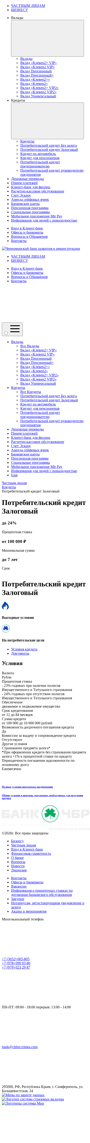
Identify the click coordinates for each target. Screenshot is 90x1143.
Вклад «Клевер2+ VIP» (38, 350)
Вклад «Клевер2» (34, 371)
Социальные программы (30, 463)
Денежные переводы (27, 429)
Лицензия (19, 870)
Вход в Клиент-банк (27, 228)
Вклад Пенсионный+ (37, 363)
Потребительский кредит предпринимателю (40, 415)
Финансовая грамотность (31, 853)
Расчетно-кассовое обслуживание (37, 442)
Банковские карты (25, 454)
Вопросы (18, 862)
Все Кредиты (30, 392)
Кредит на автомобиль (38, 404)
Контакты (19, 241)
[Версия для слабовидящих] (36, 320)
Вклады (17, 342)
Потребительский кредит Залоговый (49, 400)
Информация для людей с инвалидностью (44, 471)
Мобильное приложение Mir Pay (36, 467)
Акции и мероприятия (28, 911)
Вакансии (19, 886)
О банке (17, 858)
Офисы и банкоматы (27, 232)
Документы (20, 653)
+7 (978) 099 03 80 (16, 963)
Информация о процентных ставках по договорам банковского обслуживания (42, 893)
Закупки (17, 899)
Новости (18, 866)
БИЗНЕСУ (19, 10)
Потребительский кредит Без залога (48, 396)
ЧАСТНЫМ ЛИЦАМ (28, 6)
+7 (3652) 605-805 (16, 959)
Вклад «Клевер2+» (35, 367)
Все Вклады (29, 346)
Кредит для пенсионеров (40, 408)
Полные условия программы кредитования (27, 786)
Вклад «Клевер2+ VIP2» (39, 375)
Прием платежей (24, 433)
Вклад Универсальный (38, 383)
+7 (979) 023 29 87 (16, 967)
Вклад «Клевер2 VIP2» (38, 379)
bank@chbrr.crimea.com (20, 1047)
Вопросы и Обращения (29, 237)
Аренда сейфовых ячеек (30, 450)
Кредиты (18, 388)
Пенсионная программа (29, 458)
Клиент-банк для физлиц (30, 438)
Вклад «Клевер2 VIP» (37, 354)
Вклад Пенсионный (36, 358)
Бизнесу (17, 841)
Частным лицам (23, 845)
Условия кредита (24, 649)
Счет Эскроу (21, 446)
